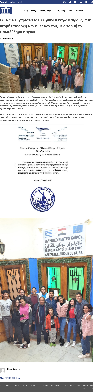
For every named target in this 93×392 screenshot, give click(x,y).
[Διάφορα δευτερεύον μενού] (83, 10)
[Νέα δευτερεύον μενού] (72, 10)
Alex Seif (90, 389)
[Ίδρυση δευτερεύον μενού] (36, 10)
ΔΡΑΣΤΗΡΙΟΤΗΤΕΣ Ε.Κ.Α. (10, 378)
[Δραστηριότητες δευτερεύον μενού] (53, 10)
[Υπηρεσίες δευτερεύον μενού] (65, 10)
